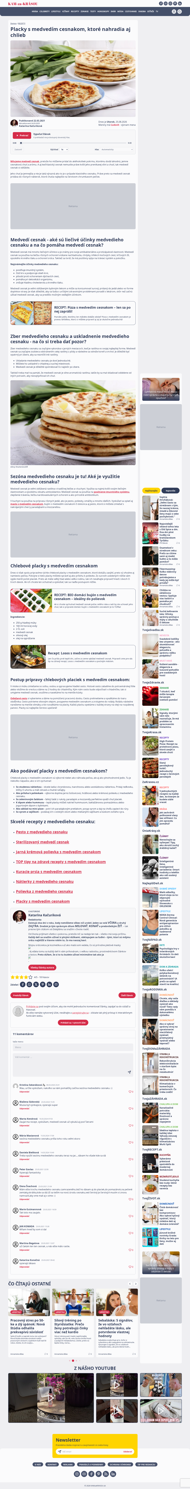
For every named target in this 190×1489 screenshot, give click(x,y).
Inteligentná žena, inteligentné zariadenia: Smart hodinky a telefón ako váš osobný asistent (169, 869)
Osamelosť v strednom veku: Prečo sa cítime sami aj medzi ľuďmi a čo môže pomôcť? (169, 554)
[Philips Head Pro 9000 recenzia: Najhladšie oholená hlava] (161, 1385)
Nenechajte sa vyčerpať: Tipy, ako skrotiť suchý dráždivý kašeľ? (169, 843)
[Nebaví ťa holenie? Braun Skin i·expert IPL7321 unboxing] (117, 1411)
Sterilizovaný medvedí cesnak (42, 842)
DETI (162, 945)
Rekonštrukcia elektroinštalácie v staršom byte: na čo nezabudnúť (169, 1066)
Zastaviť (18, 149)
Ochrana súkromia (120, 1464)
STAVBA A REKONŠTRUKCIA (169, 1056)
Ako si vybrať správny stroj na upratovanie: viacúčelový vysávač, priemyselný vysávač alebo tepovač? (169, 1033)
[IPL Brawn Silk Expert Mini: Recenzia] (161, 1411)
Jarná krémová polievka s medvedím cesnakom (58, 852)
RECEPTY (75, 11)
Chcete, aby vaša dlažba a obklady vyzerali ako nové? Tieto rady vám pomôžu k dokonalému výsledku (169, 1006)
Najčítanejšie (151, 490)
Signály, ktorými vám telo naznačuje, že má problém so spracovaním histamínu (169, 720)
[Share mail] (56, 984)
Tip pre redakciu (146, 1464)
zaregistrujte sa (80, 1012)
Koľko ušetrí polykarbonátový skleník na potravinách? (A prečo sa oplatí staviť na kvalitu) (169, 977)
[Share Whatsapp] (29, 984)
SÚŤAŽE (150, 11)
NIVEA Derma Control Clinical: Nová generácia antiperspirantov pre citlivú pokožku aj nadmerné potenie (169, 925)
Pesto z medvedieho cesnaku (42, 832)
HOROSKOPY (103, 11)
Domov (13, 23)
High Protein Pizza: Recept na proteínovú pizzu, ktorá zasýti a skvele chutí (169, 747)
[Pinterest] (175, 3)
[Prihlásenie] (174, 11)
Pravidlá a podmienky (91, 1464)
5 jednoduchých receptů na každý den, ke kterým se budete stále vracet (169, 797)
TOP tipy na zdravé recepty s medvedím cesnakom (61, 862)
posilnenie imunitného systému (111, 491)
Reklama (68, 1464)
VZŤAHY (65, 11)
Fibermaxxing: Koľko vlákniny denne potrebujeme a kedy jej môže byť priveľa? (169, 576)
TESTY (93, 11)
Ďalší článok (127, 995)
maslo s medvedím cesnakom (26, 504)
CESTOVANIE (131, 11)
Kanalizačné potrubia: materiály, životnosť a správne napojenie (166, 1114)
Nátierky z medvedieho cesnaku (45, 881)
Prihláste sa (32, 1006)
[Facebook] (161, 3)
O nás (38, 1464)
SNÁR (113, 11)
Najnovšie (170, 490)
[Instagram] (170, 3)
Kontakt (52, 1464)
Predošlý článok (21, 995)
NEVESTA (164, 635)
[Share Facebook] (22, 984)
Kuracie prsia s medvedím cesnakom (49, 871)
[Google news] (106, 1474)
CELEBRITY (45, 11)
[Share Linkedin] (49, 984)
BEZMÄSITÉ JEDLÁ (169, 1176)
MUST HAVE (166, 660)
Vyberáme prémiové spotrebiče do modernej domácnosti (167, 1164)
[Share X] (36, 984)
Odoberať (127, 1451)
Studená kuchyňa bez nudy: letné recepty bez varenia (169, 1184)
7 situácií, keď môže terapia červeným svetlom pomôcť (168, 695)
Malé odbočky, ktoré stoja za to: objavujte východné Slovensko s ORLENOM (169, 899)
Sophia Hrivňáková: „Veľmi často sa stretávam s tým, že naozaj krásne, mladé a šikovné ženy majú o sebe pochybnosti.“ (169, 507)
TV (157, 11)
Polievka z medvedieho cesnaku (44, 891)
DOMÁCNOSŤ (167, 994)
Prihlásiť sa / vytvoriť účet (73, 1022)
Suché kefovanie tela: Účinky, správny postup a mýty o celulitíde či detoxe (169, 617)
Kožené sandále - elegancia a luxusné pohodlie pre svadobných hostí (169, 670)
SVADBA (142, 11)
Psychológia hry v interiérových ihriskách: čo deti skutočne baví (169, 952)
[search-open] (179, 11)
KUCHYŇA (165, 1155)
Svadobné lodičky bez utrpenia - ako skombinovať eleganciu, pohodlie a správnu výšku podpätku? (170, 647)
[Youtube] (166, 3)
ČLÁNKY (164, 836)
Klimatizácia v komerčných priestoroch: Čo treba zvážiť (168, 1087)
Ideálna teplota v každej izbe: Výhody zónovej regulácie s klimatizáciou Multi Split (169, 1137)
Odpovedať (24, 1092)
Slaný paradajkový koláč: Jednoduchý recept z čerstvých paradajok (169, 769)
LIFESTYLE (56, 11)
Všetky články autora (42, 967)
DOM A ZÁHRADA (169, 966)
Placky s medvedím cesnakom (43, 901)
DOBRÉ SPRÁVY (168, 888)
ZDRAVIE (85, 11)
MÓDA (120, 11)
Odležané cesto (18, 698)
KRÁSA (35, 11)
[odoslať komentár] (129, 1072)
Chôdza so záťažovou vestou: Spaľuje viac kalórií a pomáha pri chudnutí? (168, 597)
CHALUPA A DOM (169, 1104)
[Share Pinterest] (42, 984)
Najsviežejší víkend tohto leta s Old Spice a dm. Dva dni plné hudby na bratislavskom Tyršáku (169, 532)
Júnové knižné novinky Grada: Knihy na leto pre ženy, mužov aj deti (169, 1238)
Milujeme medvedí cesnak (24, 161)
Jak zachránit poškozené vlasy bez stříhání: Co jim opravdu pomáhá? (169, 818)
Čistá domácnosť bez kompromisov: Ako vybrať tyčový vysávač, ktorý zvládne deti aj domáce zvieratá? (169, 1215)
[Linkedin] (180, 3)
